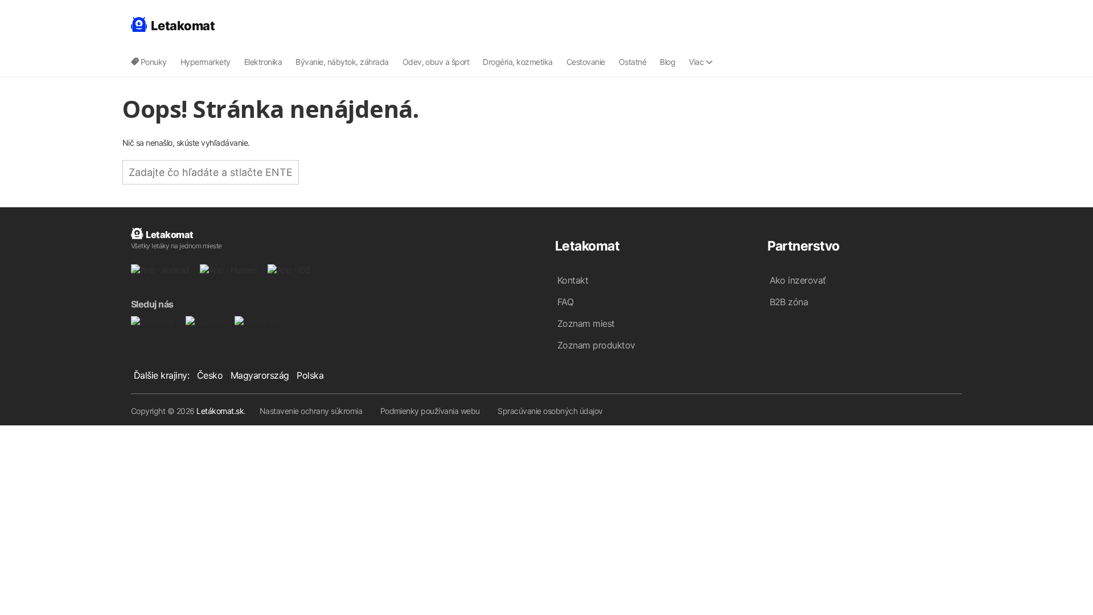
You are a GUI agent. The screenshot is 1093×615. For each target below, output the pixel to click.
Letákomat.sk (220, 411)
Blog (667, 62)
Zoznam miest (586, 323)
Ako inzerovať (798, 280)
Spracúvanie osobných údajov (550, 411)
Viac (696, 62)
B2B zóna (789, 302)
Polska (310, 375)
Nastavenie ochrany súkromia (311, 411)
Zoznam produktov (596, 345)
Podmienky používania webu (430, 411)
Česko (210, 375)
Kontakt (572, 280)
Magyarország (260, 375)
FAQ (565, 302)
